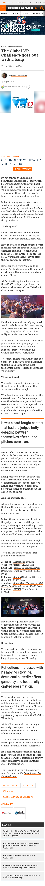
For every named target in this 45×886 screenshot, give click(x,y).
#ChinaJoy (28, 785)
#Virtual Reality (11, 785)
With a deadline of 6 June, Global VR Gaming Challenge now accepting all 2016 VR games (21, 833)
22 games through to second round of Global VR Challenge (21, 876)
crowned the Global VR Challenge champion (21, 289)
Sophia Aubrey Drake (19, 75)
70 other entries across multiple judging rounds (22, 246)
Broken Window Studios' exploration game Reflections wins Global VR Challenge (21, 845)
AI (31, 2)
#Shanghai (8, 791)
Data (25, 13)
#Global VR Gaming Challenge (18, 796)
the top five (31, 546)
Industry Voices (15, 46)
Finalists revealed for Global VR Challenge (19, 856)
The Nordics (21, 2)
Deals (15, 13)
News (4, 13)
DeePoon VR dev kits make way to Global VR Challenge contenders (20, 866)
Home (3, 46)
